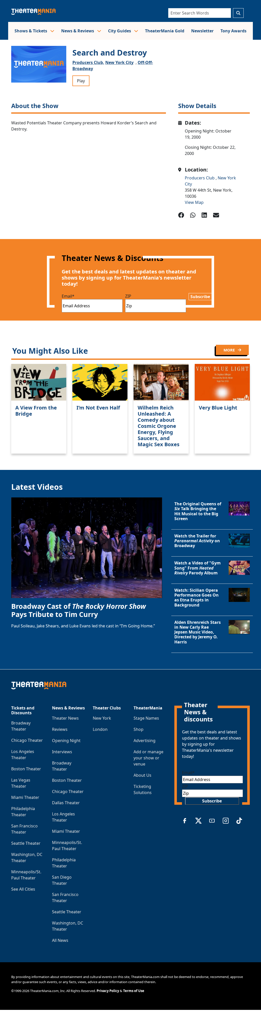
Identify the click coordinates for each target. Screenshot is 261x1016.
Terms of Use (133, 990)
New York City (119, 62)
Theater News (65, 718)
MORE (230, 349)
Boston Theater (26, 769)
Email (68, 296)
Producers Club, (88, 62)
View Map (194, 202)
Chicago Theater (27, 740)
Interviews (62, 752)
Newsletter (202, 31)
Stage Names (146, 718)
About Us (142, 775)
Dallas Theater (66, 803)
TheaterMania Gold (164, 31)
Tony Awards (233, 31)
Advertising (144, 740)
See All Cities (23, 889)
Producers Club (200, 178)
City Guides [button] (120, 31)
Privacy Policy (108, 990)
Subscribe (200, 296)
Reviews (60, 729)
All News (60, 940)
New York (102, 718)
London (100, 729)
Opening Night (66, 740)
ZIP (128, 296)
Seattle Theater (26, 843)
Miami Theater (25, 797)
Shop (138, 729)
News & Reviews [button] (78, 31)
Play (81, 81)
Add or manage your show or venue (148, 758)
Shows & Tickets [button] (31, 31)
